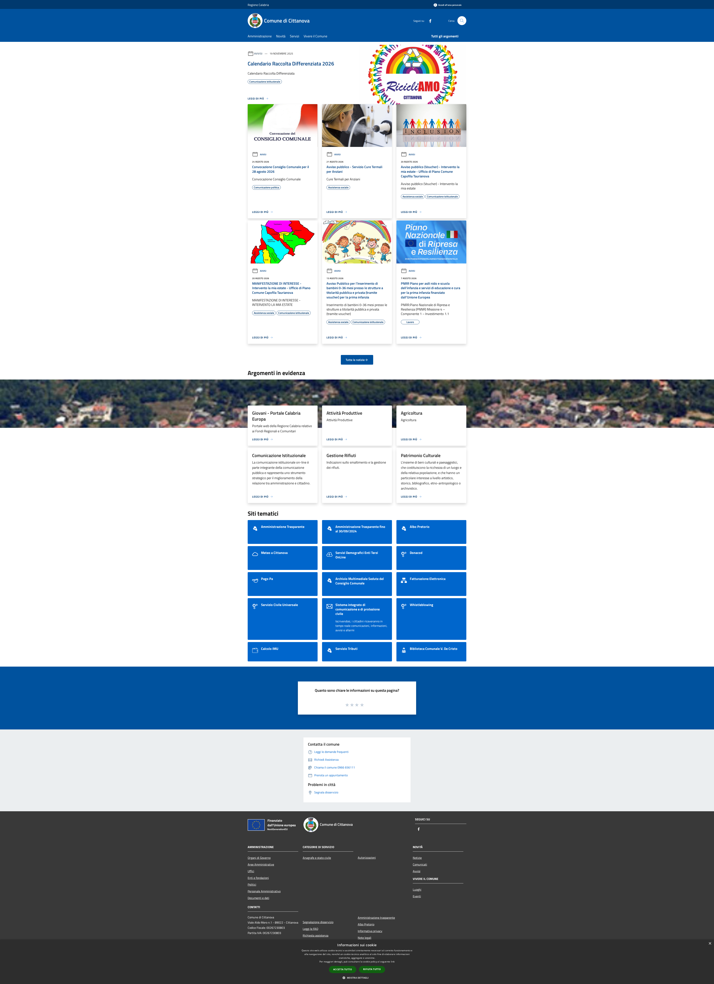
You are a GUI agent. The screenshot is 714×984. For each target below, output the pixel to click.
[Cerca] (461, 20)
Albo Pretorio (366, 924)
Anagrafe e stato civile (317, 858)
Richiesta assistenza (315, 935)
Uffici (251, 871)
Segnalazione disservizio (318, 922)
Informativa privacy (370, 931)
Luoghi (417, 889)
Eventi (417, 896)
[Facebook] (428, 20)
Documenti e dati (258, 898)
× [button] (709, 943)
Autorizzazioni (367, 857)
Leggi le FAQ (310, 929)
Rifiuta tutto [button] (372, 969)
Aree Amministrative (261, 864)
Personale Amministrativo (264, 891)
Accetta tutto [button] (342, 969)
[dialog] (357, 962)
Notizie (417, 858)
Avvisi (258, 53)
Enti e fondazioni (258, 878)
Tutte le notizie (355, 360)
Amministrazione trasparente (376, 917)
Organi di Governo (259, 858)
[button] (357, 978)
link (393, 961)
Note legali (364, 937)
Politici (252, 884)
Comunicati (420, 864)
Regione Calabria (258, 5)
